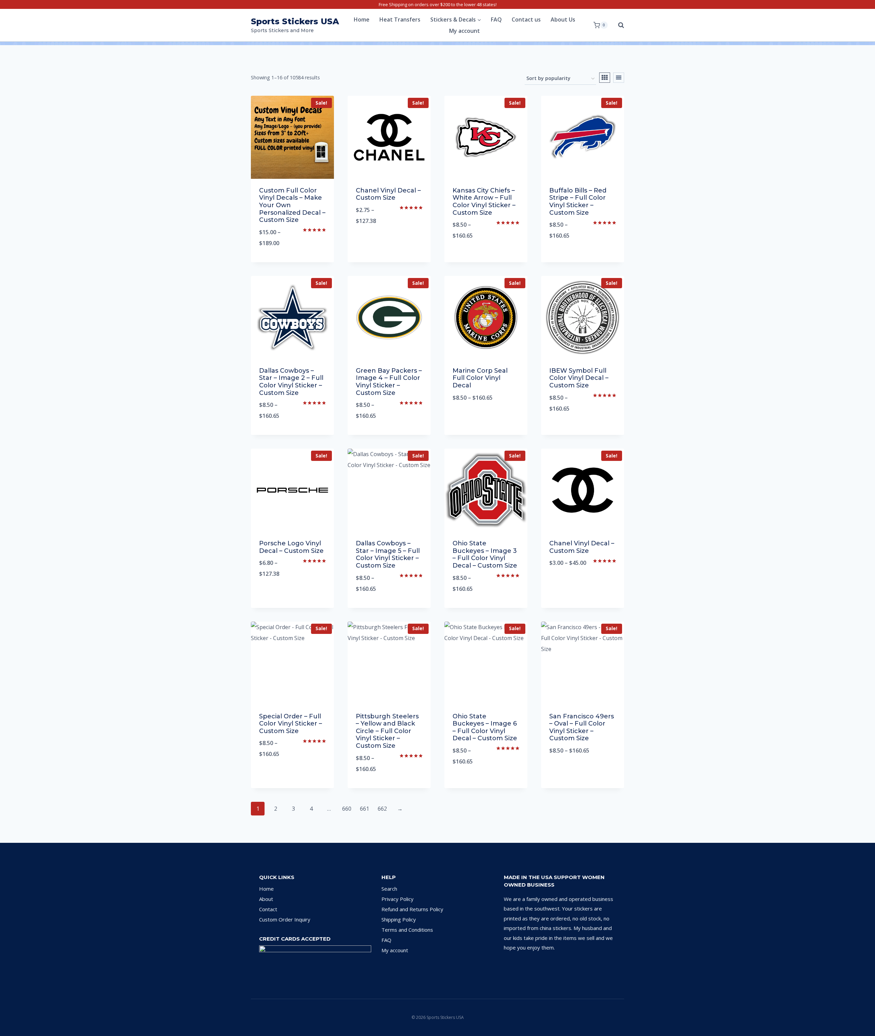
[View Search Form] (617, 25)
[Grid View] (604, 77)
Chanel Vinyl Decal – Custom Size (388, 194)
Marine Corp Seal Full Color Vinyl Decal (480, 378)
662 (382, 808)
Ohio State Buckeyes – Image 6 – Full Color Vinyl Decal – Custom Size (485, 727)
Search (389, 888)
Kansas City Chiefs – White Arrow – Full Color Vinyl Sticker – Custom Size (484, 201)
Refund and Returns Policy (412, 909)
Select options (389, 243)
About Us (563, 19)
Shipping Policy (398, 919)
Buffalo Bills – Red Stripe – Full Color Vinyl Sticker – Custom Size (577, 201)
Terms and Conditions (407, 929)
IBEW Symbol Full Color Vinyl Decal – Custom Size (578, 378)
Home (361, 19)
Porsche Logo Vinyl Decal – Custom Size (291, 547)
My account (464, 31)
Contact (268, 909)
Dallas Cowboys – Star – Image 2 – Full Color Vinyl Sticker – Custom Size (291, 382)
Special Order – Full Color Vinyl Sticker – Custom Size (290, 724)
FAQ (496, 19)
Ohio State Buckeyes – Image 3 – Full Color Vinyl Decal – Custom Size (485, 554)
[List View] (618, 77)
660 (346, 808)
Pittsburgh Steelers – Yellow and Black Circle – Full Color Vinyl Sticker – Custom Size (387, 731)
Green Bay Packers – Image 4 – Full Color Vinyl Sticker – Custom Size (389, 382)
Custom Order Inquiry (284, 919)
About (266, 898)
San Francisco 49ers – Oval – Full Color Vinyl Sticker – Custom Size (581, 727)
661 (364, 808)
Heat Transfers (399, 19)
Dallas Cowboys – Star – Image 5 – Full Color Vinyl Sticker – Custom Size (388, 554)
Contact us (526, 19)
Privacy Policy (397, 898)
